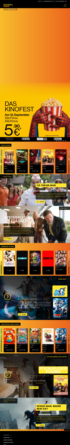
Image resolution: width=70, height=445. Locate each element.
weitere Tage (9, 171)
